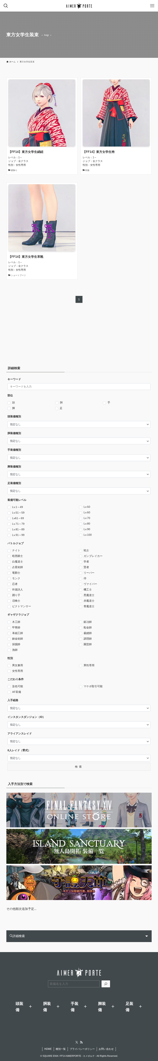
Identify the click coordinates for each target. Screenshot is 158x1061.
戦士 (86, 550)
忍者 (15, 583)
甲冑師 (16, 627)
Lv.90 (87, 529)
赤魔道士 (89, 600)
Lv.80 (87, 523)
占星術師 (17, 567)
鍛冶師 (88, 621)
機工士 (88, 589)
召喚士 (16, 600)
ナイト (16, 550)
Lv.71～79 (18, 523)
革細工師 (17, 633)
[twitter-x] (76, 1042)
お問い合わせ (106, 1049)
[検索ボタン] (6, 6)
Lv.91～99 (18, 534)
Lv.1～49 (17, 507)
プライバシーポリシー (82, 1049)
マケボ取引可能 (93, 686)
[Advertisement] (30, 335)
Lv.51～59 (18, 512)
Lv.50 (87, 506)
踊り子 (16, 595)
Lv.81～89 (18, 529)
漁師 (15, 649)
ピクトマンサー (21, 606)
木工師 (16, 621)
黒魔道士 (89, 595)
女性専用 (17, 670)
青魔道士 (89, 606)
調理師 (88, 638)
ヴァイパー (90, 583)
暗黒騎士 (17, 555)
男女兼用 (17, 665)
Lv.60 (87, 512)
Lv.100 (88, 534)
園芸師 (88, 644)
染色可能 (17, 686)
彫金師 (88, 627)
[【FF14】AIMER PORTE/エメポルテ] (79, 6)
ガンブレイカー (93, 555)
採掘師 (16, 644)
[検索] (106, 983)
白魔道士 (17, 561)
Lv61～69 (18, 518)
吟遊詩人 (17, 589)
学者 (86, 561)
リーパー (89, 572)
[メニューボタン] (152, 6)
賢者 (86, 567)
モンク (16, 578)
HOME (48, 1049)
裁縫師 (88, 633)
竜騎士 (16, 572)
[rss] (81, 1042)
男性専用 (89, 665)
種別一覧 (61, 1049)
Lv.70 (87, 518)
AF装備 (16, 691)
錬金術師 (17, 638)
